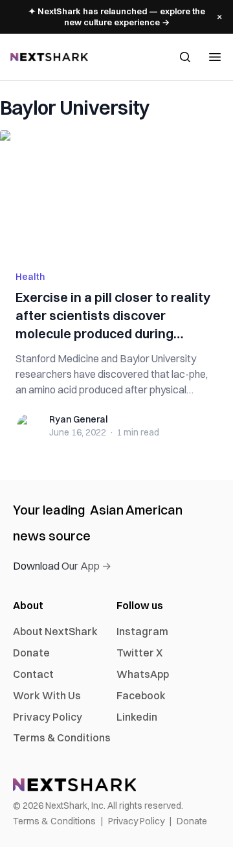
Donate (31, 652)
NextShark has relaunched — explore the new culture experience (116, 16)
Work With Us (47, 695)
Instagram (142, 631)
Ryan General (78, 419)
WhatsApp (142, 673)
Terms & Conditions (62, 737)
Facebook (141, 695)
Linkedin (136, 716)
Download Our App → (62, 565)
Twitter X (139, 652)
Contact (33, 673)
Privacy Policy (47, 716)
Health (30, 277)
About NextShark (55, 631)
